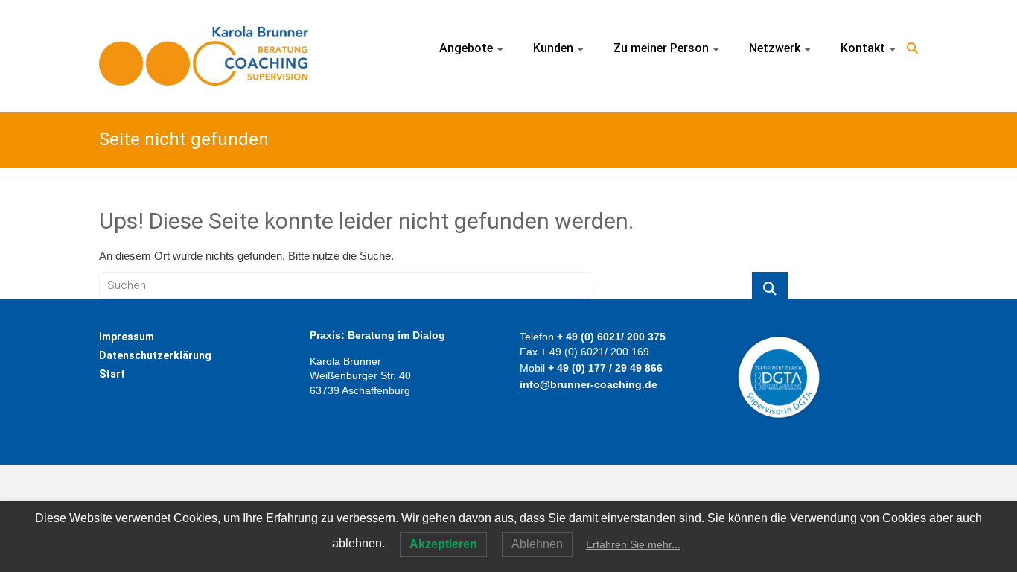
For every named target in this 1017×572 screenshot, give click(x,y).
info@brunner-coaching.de (588, 384)
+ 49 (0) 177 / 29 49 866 (605, 368)
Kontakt (863, 48)
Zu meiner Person (661, 48)
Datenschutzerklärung (155, 355)
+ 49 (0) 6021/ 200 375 (611, 337)
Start (112, 374)
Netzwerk (774, 48)
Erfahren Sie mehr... (633, 544)
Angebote (466, 48)
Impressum (126, 337)
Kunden (553, 48)
